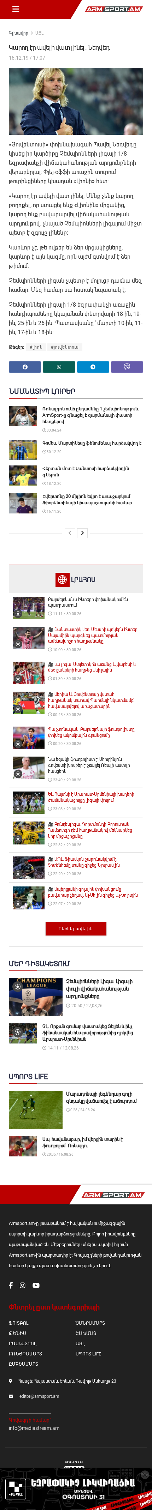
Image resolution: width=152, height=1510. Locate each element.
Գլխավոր (18, 33)
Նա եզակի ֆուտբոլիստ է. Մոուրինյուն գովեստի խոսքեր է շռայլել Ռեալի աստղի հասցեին (89, 765)
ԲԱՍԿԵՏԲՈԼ (22, 1343)
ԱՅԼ (39, 33)
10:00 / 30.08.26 (66, 650)
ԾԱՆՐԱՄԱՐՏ (90, 1323)
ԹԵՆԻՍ (17, 1333)
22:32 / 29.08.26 (66, 845)
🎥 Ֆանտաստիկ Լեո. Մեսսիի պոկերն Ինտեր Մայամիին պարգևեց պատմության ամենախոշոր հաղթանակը (92, 635)
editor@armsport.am (39, 1396)
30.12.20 (54, 452)
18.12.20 (54, 484)
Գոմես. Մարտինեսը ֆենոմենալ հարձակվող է (91, 443)
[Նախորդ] (70, 533)
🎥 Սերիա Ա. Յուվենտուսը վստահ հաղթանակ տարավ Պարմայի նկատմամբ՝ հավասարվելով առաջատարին (91, 700)
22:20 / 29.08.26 (66, 874)
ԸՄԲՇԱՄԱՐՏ (23, 1364)
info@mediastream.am (34, 1428)
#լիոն (36, 347)
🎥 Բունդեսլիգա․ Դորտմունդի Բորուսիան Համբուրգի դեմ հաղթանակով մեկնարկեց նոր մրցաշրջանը (90, 830)
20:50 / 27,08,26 (86, 1005)
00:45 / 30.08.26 (66, 714)
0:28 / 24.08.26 (82, 1110)
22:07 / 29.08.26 (66, 904)
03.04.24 (54, 430)
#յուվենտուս (65, 347)
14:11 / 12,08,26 (63, 1048)
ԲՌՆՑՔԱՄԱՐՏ (25, 1353)
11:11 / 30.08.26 (66, 614)
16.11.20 (54, 511)
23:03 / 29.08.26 (66, 809)
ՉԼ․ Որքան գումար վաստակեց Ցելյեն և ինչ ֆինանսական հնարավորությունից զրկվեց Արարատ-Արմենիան (87, 1033)
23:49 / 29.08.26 (66, 780)
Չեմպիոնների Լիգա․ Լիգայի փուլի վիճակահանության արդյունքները (99, 988)
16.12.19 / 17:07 (27, 58)
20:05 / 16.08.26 (60, 1154)
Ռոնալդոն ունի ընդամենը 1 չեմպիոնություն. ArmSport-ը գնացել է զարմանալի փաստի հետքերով (90, 415)
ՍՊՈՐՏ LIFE (88, 1353)
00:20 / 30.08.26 (66, 743)
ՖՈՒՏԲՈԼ (18, 1323)
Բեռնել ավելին (76, 928)
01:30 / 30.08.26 (66, 678)
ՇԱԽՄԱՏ (86, 1333)
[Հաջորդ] (82, 533)
